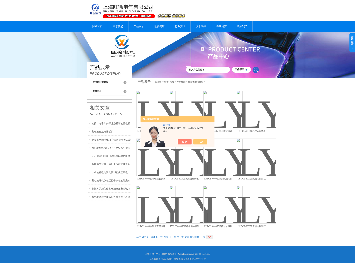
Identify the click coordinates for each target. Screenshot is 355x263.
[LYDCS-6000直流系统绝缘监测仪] (189, 153)
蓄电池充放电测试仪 (102, 131)
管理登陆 (178, 258)
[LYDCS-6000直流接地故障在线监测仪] (256, 153)
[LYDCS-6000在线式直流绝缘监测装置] (256, 105)
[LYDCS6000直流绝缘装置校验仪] (189, 200)
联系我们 (242, 26)
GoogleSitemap (185, 254)
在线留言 (221, 26)
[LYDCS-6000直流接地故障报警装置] (223, 200)
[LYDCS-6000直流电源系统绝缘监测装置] (189, 105)
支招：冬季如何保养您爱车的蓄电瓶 (111, 123)
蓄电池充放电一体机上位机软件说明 (111, 164)
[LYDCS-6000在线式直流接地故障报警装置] (156, 200)
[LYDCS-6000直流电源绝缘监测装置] (156, 105)
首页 (172, 82)
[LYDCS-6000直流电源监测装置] (156, 153)
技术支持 (201, 26)
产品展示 (138, 26)
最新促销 (159, 26)
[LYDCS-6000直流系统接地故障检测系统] (223, 153)
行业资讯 (180, 26)
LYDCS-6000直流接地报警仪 (252, 226)
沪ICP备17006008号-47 (195, 258)
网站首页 (97, 26)
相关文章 (100, 108)
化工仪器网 (167, 258)
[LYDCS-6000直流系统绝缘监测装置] (223, 105)
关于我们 (118, 26)
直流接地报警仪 (195, 82)
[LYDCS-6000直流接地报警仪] (256, 200)
